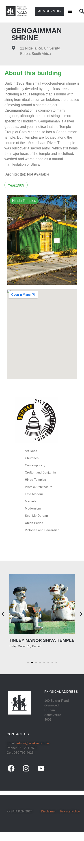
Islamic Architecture (38, 487)
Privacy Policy (70, 811)
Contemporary (35, 465)
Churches (32, 458)
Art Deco (31, 451)
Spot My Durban (36, 515)
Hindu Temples (35, 479)
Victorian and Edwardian (42, 530)
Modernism (33, 508)
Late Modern (34, 494)
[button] (70, 11)
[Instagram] (26, 768)
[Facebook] (11, 768)
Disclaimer (48, 811)
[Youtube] (41, 768)
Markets (30, 501)
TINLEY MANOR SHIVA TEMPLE (42, 640)
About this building (33, 73)
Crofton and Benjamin (40, 472)
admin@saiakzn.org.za (32, 743)
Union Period (34, 523)
